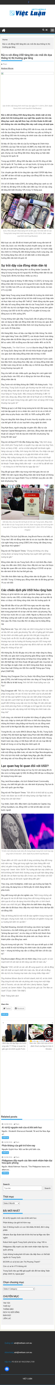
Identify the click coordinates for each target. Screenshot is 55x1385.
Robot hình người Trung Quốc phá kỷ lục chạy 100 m (25, 1242)
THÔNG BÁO (8, 1309)
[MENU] (52, 30)
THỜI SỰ (5, 1014)
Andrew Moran (7, 68)
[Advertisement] (27, 1083)
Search (6, 1184)
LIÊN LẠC (7, 1318)
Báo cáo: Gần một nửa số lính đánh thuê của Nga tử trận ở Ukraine (41, 1046)
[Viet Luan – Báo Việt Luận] (3, 30)
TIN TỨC (6, 1303)
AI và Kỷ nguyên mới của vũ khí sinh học (20, 1218)
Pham (5, 64)
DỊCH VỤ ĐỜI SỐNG (11, 1312)
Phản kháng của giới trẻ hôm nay (16, 1222)
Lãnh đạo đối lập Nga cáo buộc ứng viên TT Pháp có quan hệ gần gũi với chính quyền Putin (14, 1046)
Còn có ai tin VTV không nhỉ (15, 1266)
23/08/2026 (8, 1157)
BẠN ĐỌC (7, 1315)
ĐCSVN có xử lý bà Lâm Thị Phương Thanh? (21, 1262)
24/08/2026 (8, 1124)
